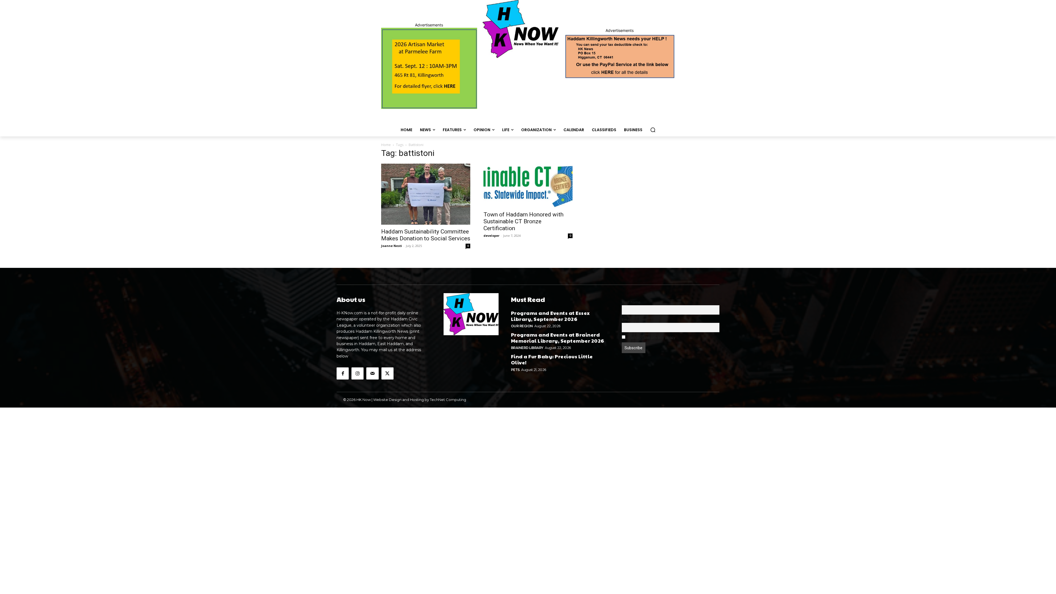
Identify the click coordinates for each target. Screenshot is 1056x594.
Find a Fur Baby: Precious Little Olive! (552, 359)
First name (631, 302)
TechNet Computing (448, 399)
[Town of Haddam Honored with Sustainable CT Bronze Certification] (528, 186)
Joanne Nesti (391, 246)
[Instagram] (357, 373)
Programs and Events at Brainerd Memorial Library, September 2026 (557, 337)
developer (491, 235)
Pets (515, 370)
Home (386, 144)
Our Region (522, 326)
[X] (387, 373)
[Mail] (372, 373)
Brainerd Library (527, 348)
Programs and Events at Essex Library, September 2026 (550, 315)
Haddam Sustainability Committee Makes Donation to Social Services (425, 235)
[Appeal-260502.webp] (619, 55)
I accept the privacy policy (651, 337)
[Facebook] (343, 373)
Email (626, 320)
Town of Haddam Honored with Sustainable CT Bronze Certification (523, 221)
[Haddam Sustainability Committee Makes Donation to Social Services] (425, 194)
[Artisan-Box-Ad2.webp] (429, 68)
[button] (652, 129)
